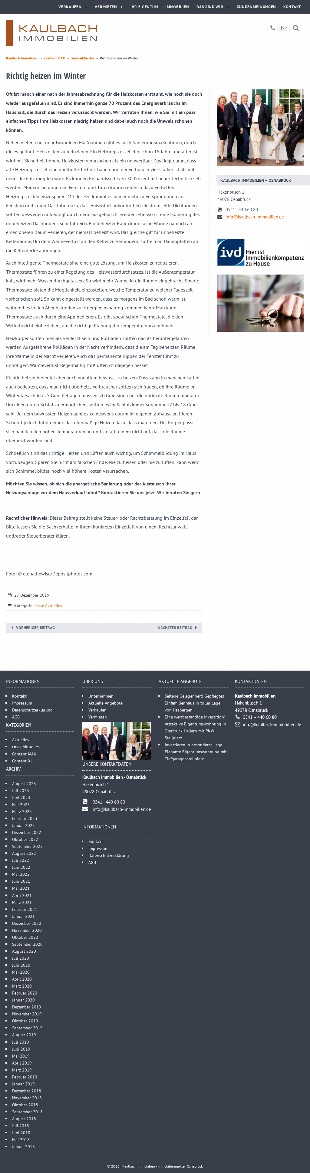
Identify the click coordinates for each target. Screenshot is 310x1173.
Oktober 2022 (25, 839)
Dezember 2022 (26, 832)
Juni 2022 (21, 867)
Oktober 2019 (25, 1021)
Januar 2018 (23, 1146)
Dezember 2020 (26, 923)
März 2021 (22, 902)
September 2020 (27, 944)
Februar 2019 (24, 1077)
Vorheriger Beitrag (35, 627)
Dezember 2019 (26, 1007)
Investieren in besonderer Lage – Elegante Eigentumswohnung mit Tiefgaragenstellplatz (196, 751)
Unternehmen (101, 696)
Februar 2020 (24, 993)
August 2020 (24, 951)
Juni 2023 (21, 797)
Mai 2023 (21, 804)
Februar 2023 (24, 818)
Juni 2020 (21, 965)
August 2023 (24, 783)
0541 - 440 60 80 (242, 209)
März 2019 (22, 1070)
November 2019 (27, 1014)
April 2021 (22, 895)
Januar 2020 (23, 1000)
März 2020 (22, 986)
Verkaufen (69, 6)
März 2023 (22, 811)
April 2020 (22, 979)
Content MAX (24, 754)
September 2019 (27, 1028)
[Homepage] (51, 33)
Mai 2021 (21, 888)
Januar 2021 (23, 916)
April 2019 (22, 1063)
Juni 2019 (21, 1049)
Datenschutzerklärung (32, 710)
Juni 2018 (21, 1132)
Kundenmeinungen (256, 6)
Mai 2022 (21, 874)
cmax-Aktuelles (48, 605)
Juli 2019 (20, 1042)
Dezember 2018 (26, 1091)
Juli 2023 (20, 790)
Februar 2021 (24, 909)
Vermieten (106, 6)
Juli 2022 (20, 860)
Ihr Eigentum (144, 6)
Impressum (22, 703)
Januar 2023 (23, 825)
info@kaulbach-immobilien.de (255, 217)
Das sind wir (209, 6)
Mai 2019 (21, 1056)
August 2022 (24, 853)
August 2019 (24, 1035)
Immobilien (177, 6)
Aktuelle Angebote (105, 703)
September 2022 (27, 846)
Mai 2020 (21, 972)
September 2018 (27, 1112)
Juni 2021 (21, 881)
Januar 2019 (23, 1084)
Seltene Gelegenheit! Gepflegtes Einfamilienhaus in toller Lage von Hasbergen (194, 703)
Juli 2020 (20, 958)
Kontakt (292, 6)
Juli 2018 (20, 1125)
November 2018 (27, 1098)
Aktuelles (20, 739)
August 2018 (24, 1118)
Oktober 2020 (25, 937)
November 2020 (27, 930)
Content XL (22, 761)
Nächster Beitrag (175, 627)
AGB (16, 717)
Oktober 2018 (25, 1105)
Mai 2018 (21, 1139)
